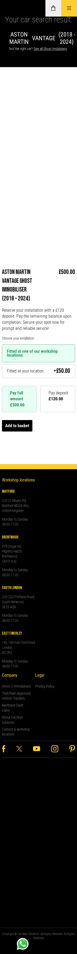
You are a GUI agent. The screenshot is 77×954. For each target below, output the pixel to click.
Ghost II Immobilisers (16, 686)
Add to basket (17, 425)
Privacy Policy (44, 686)
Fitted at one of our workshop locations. (32, 353)
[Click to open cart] (53, 8)
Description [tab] (12, 146)
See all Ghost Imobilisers (50, 49)
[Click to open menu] (69, 8)
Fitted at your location (38, 371)
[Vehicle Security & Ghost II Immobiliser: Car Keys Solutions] (9, 8)
